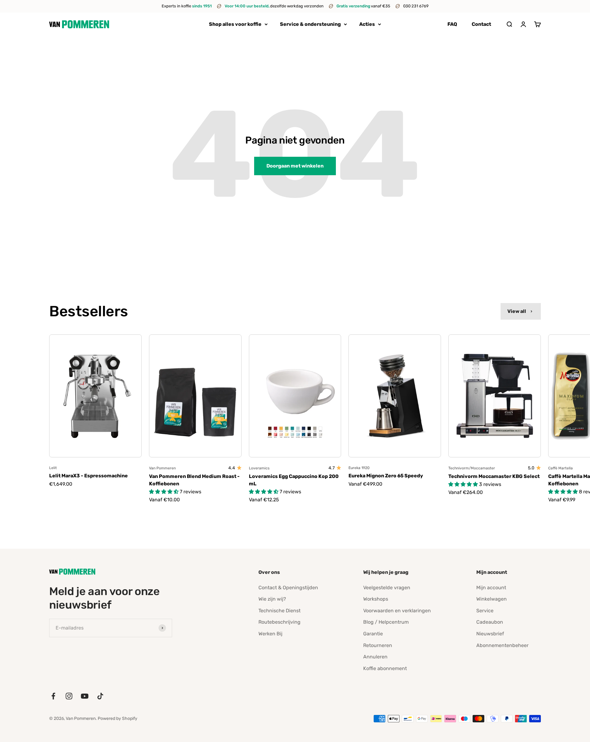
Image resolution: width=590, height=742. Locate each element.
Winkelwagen (491, 599)
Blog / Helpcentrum (386, 622)
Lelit (53, 468)
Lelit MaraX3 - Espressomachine (88, 476)
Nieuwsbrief (490, 634)
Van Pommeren (162, 468)
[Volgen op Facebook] (53, 696)
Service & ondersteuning (310, 24)
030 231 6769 (416, 6)
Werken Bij (270, 634)
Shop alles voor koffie (235, 24)
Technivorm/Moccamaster (471, 468)
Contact (481, 24)
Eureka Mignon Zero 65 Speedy (385, 476)
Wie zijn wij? (272, 599)
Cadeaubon (489, 622)
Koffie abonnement (385, 668)
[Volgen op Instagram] (69, 696)
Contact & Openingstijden (288, 587)
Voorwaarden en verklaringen (397, 611)
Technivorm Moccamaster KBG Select (494, 476)
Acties (367, 24)
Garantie (373, 634)
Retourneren (377, 645)
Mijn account (491, 587)
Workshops (375, 599)
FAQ (452, 24)
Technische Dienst (279, 611)
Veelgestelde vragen (386, 587)
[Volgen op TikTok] (100, 696)
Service (485, 611)
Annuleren (375, 657)
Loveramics (259, 468)
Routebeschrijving (279, 622)
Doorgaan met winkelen (295, 166)
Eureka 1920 (359, 468)
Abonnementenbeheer (502, 645)
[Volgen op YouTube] (85, 696)
